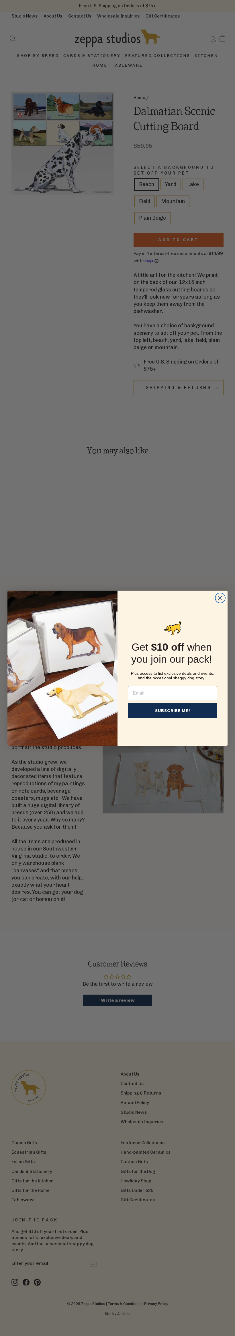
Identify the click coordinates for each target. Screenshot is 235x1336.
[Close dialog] (220, 598)
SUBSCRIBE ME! (172, 711)
